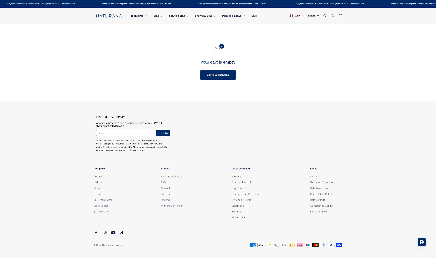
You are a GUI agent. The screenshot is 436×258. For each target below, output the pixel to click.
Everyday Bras (203, 15)
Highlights (137, 15)
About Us (99, 176)
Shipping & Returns (172, 176)
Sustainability (101, 211)
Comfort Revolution (243, 182)
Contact (165, 188)
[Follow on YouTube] (113, 232)
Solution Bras (177, 15)
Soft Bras (237, 211)
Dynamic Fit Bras (241, 200)
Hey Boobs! (238, 188)
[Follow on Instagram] (104, 232)
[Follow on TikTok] (122, 232)
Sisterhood (238, 205)
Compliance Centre (321, 205)
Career (97, 188)
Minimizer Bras (240, 217)
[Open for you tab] (422, 242)
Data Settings (317, 200)
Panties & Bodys (231, 15)
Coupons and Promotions (247, 194)
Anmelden (163, 133)
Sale (254, 15)
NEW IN (236, 176)
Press (97, 194)
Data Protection (319, 188)
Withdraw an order (172, 205)
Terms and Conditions (323, 182)
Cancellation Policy (321, 194)
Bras (156, 15)
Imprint (314, 176)
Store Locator (102, 205)
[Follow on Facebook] (96, 232)
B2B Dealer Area (103, 200)
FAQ (163, 182)
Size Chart (167, 194)
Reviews (165, 200)
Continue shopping (218, 75)
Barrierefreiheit (318, 211)
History (98, 182)
